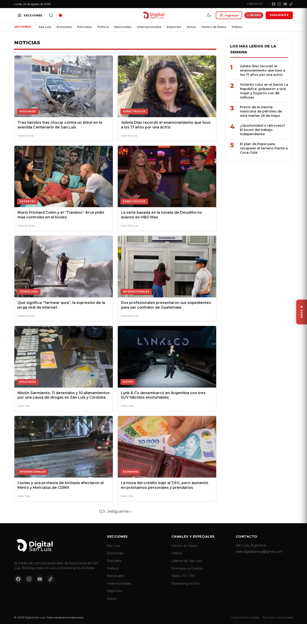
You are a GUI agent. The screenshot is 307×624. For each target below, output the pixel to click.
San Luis (45, 27)
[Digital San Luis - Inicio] (154, 15)
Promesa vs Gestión (187, 568)
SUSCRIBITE (279, 15)
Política (103, 27)
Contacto (255, 3)
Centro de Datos (213, 27)
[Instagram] (279, 4)
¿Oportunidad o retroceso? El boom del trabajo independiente (262, 129)
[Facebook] (273, 4)
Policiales (84, 27)
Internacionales (149, 27)
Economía (64, 27)
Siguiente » (122, 511)
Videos (237, 27)
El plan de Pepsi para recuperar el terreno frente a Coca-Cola (264, 148)
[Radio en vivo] (60, 15)
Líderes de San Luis (186, 561)
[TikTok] (291, 4)
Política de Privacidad (245, 617)
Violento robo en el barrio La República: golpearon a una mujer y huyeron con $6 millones (264, 91)
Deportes (174, 27)
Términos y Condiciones (278, 617)
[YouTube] (285, 4)
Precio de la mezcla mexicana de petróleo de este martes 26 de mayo (261, 111)
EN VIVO (255, 15)
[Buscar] (51, 15)
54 (109, 511)
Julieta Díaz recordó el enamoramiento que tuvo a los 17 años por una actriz (262, 70)
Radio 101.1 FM (182, 576)
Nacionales (122, 27)
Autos (191, 27)
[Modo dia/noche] (209, 15)
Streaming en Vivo (186, 583)
